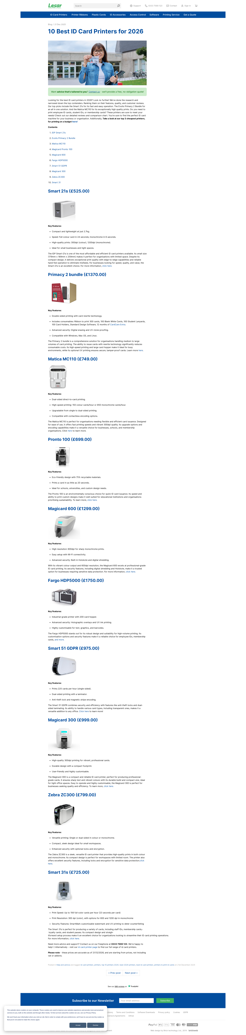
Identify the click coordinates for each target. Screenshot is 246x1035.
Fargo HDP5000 (60, 160)
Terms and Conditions (125, 1012)
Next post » (131, 973)
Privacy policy (164, 1012)
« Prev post (114, 973)
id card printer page (87, 947)
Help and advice (63, 965)
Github (131, 1016)
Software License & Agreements (111, 1016)
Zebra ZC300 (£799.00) (72, 794)
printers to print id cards (164, 965)
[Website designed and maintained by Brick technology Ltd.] (193, 1030)
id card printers (87, 965)
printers (97, 965)
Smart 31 (56, 182)
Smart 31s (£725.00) (68, 872)
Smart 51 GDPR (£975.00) (73, 648)
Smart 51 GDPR (59, 165)
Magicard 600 (58, 154)
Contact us (94, 91)
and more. (59, 639)
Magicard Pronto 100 (62, 149)
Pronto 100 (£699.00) (70, 439)
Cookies (176, 1012)
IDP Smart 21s (59, 132)
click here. (107, 266)
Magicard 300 (58, 171)
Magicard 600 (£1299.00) (74, 508)
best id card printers (144, 965)
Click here (84, 711)
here (141, 350)
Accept (78, 1025)
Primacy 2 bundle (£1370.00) (77, 274)
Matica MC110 (58, 143)
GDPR (185, 1012)
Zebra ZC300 (58, 177)
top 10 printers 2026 (110, 965)
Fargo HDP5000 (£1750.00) (76, 580)
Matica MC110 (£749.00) (73, 358)
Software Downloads (146, 1012)
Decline (95, 1025)
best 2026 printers (127, 965)
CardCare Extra (117, 324)
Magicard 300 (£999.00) (73, 719)
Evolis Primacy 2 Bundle (63, 138)
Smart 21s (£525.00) (69, 191)
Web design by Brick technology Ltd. (166, 1030)
